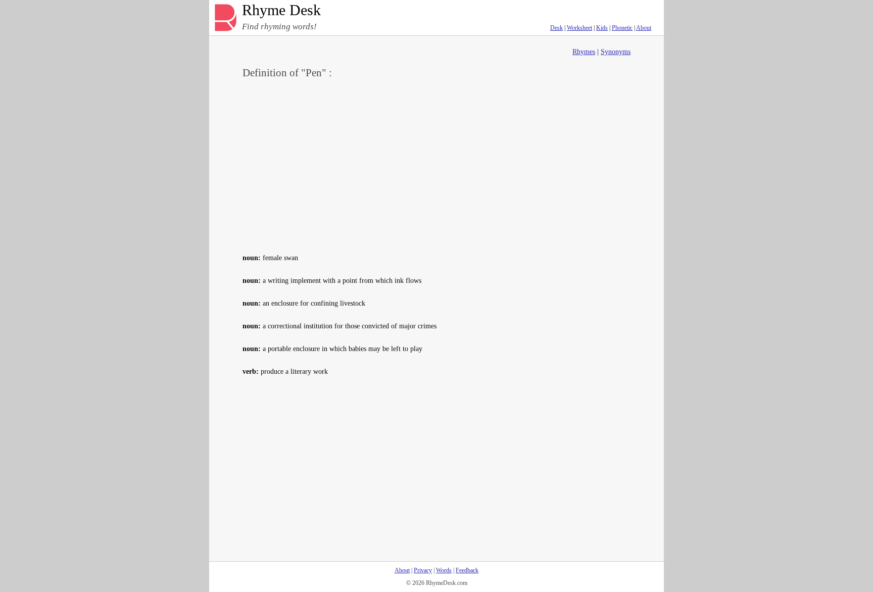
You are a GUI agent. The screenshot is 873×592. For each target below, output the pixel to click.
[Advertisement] (436, 164)
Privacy (423, 570)
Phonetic (622, 27)
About (643, 27)
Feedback (467, 570)
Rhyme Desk (281, 10)
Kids (602, 27)
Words (444, 570)
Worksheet (579, 27)
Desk (556, 27)
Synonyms (615, 52)
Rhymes (583, 52)
